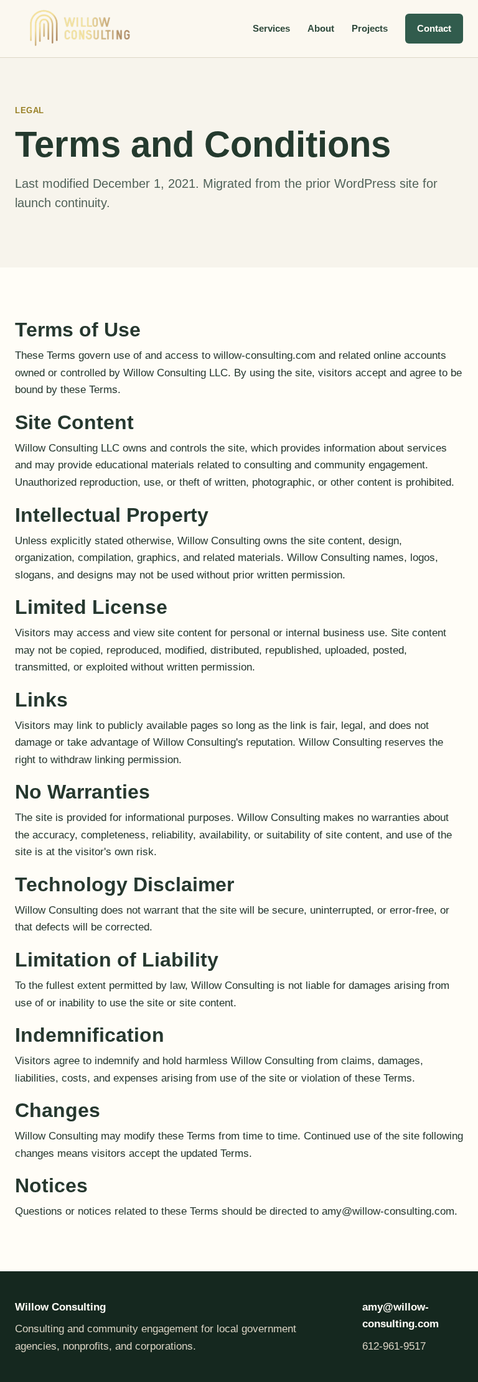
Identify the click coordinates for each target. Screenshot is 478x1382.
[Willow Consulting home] (80, 28)
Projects (370, 28)
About (320, 28)
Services (271, 28)
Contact (434, 28)
